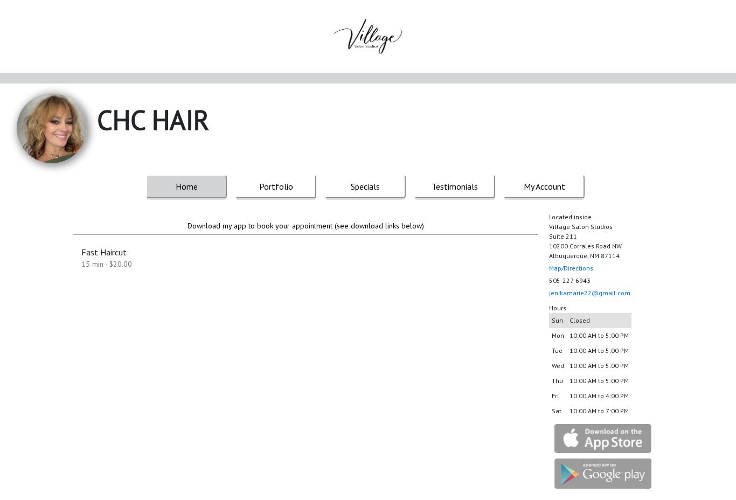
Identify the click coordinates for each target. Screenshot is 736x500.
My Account (544, 186)
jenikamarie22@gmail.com (589, 293)
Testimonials (455, 186)
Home (187, 186)
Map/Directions (571, 268)
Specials (365, 186)
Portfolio (276, 186)
